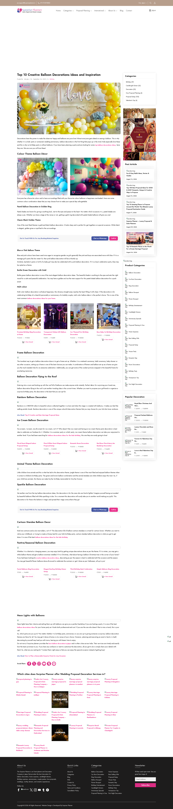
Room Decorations (114, 785)
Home (58, 10)
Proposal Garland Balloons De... (144, 416)
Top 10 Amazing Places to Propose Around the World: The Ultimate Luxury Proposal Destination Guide (139, 207)
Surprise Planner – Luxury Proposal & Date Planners (139, 222)
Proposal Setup (113, 777)
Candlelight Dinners (97, 788)
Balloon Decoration (97, 772)
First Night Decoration (115, 793)
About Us (112, 10)
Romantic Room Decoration (79, 443)
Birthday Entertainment (98, 785)
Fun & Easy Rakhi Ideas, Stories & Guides (137, 174)
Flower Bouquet (96, 782)
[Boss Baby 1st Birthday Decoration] (109, 316)
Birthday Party (112, 788)
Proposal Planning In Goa (99, 793)
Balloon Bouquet (96, 780)
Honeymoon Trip (113, 791)
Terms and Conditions (73, 788)
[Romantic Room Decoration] (82, 440)
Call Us (113, 238)
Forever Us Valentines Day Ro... (143, 440)
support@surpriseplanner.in (27, 3)
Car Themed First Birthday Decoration (79, 333)
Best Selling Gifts (113, 774)
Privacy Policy (71, 785)
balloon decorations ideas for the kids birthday (64, 435)
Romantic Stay (112, 782)
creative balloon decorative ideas (47, 558)
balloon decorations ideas (26, 627)
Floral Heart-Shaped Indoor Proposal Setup (26, 444)
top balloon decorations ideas (105, 145)
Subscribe (145, 785)
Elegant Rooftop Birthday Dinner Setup (55, 570)
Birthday (52, 79)
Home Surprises (113, 772)
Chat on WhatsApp (100, 238)
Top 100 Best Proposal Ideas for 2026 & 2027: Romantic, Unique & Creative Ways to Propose (139, 190)
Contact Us (70, 782)
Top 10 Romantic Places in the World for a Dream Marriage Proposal (138, 248)
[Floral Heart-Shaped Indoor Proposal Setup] (29, 440)
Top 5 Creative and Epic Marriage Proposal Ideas (42, 415)
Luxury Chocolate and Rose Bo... (144, 428)
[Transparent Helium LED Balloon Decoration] (56, 316)
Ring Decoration (96, 777)
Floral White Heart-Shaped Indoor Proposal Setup (55, 444)
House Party (112, 780)
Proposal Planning (83, 10)
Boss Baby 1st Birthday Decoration (108, 332)
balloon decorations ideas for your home (41, 298)
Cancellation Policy (73, 791)
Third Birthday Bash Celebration (81, 569)
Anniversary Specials (97, 791)
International (99, 10)
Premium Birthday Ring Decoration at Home (29, 333)
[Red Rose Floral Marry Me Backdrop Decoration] (109, 440)
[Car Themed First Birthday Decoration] (82, 316)
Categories (67, 10)
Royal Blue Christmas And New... (143, 404)
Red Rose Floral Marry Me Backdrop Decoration (106, 444)
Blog (121, 10)
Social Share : (21, 664)
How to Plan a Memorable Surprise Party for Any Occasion (45, 656)
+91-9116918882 (45, 3)
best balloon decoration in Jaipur (60, 644)
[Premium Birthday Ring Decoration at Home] (29, 316)
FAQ (68, 780)
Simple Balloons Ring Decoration (108, 569)
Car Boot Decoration (97, 774)
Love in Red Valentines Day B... (144, 451)
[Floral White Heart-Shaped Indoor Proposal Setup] (56, 440)
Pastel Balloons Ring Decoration (28, 569)
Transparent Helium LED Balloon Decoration (55, 333)
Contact (129, 10)
